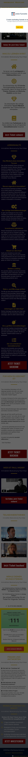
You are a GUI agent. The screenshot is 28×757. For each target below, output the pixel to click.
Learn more (19, 27)
